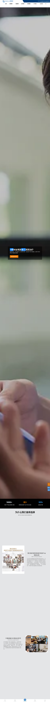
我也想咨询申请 (14, 256)
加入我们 (41, 3)
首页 (6, 3)
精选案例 (17, 3)
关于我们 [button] (35, 3)
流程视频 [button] (28, 3)
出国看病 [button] (10, 3)
